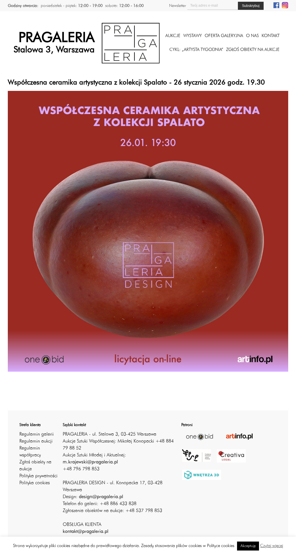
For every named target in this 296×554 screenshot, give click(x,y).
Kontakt (271, 36)
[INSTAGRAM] (285, 5)
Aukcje (172, 36)
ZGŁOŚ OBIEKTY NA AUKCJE (253, 50)
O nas (252, 36)
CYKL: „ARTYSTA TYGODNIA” (196, 50)
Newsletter (177, 6)
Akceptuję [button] (248, 546)
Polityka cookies (34, 483)
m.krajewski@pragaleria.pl (90, 462)
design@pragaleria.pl (101, 497)
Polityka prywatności (38, 476)
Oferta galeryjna (224, 36)
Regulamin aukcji (36, 441)
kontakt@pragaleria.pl (85, 531)
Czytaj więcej (271, 546)
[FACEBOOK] (276, 5)
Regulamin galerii (36, 434)
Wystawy (192, 36)
